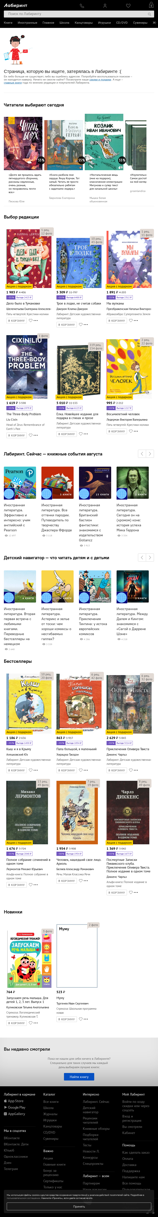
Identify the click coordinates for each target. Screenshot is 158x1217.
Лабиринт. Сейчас (96, 1101)
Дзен (7, 1162)
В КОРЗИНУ (16, 320)
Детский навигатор (90, 1110)
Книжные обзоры (96, 1128)
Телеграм (11, 1169)
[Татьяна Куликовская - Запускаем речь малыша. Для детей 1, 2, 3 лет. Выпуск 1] (28, 987)
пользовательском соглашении (23, 1198)
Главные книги (54, 1164)
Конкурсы (90, 1157)
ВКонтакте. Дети (16, 1144)
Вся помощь (131, 1183)
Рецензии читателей (90, 1120)
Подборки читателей (90, 1136)
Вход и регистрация (131, 1118)
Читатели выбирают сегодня (34, 104)
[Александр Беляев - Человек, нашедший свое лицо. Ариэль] (77, 843)
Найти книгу (79, 1077)
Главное (48, 22)
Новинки (13, 912)
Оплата (127, 1158)
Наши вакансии (95, 1189)
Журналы (50, 1114)
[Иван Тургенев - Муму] (77, 987)
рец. (45, 230)
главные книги (13, 82)
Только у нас (52, 1187)
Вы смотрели (132, 1126)
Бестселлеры (18, 661)
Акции (48, 1158)
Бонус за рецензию (51, 1172)
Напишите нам (133, 1177)
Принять (79, 1206)
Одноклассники (16, 1156)
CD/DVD (122, 22)
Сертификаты (53, 1181)
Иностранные (27, 22)
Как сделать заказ (136, 1152)
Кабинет (128, 1133)
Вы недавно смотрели (27, 1049)
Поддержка (131, 1171)
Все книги (51, 1101)
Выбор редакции (21, 217)
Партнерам (91, 1183)
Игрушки (104, 22)
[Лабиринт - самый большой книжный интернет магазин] (39, 5)
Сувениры (140, 22)
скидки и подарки (100, 79)
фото (46, 233)
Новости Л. (91, 1151)
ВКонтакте (12, 1138)
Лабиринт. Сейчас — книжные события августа (53, 453)
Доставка (129, 1165)
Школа (64, 22)
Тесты (87, 1145)
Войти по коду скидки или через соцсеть (135, 1105)
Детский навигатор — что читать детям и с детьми (56, 557)
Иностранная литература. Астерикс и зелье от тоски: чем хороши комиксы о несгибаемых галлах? (56, 624)
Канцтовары (84, 22)
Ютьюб (9, 1150)
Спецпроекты (93, 1163)
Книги (8, 22)
